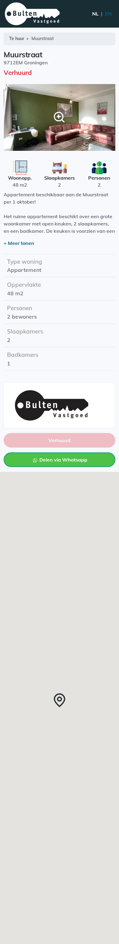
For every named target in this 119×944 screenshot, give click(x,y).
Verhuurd (59, 440)
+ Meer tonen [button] (19, 243)
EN (102, 14)
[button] (59, 700)
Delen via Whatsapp (62, 460)
